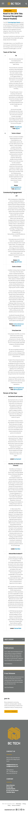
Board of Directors (10, 785)
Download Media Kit (10, 788)
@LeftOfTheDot (18, 262)
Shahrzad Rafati (17, 628)
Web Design (18, 803)
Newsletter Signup (10, 792)
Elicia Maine (17, 549)
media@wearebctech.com (12, 766)
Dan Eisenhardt (17, 459)
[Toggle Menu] (3, 3)
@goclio (18, 128)
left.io (18, 260)
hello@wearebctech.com (12, 764)
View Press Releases (8, 687)
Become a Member (11, 711)
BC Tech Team (9, 787)
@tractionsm (18, 189)
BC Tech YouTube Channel (12, 790)
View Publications (8, 663)
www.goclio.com (18, 126)
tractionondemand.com (16, 187)
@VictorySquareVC (18, 389)
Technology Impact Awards (14, 22)
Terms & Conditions (16, 805)
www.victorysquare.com (18, 387)
